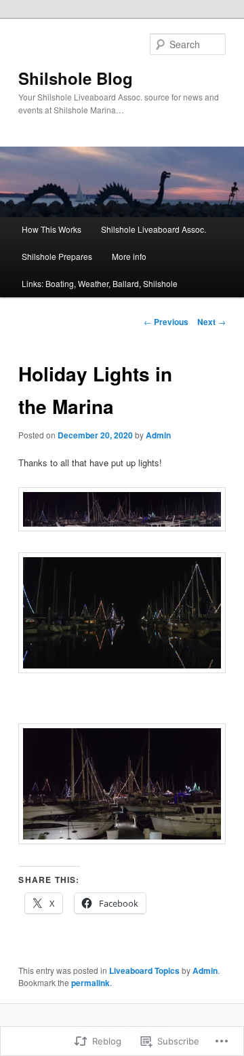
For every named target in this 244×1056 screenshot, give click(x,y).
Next (211, 322)
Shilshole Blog (75, 78)
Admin (158, 435)
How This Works (51, 229)
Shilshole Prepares (57, 256)
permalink (90, 983)
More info (129, 256)
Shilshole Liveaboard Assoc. (153, 229)
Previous (166, 322)
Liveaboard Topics (144, 970)
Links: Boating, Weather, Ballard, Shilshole (100, 283)
